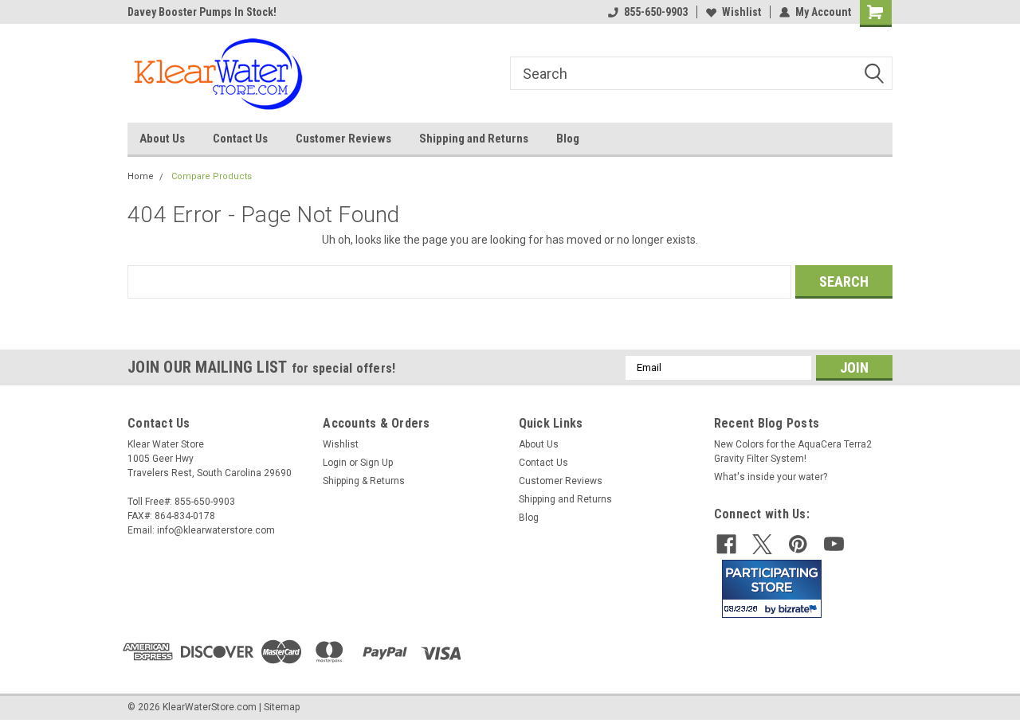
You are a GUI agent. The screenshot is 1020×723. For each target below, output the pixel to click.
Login (335, 462)
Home (141, 176)
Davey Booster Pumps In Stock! (202, 12)
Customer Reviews (343, 138)
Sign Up (376, 462)
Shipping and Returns (473, 138)
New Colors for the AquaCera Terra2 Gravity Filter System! (793, 451)
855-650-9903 (656, 12)
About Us (162, 138)
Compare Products (211, 176)
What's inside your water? (770, 477)
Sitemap (282, 707)
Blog (567, 138)
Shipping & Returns (364, 481)
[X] (762, 544)
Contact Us (240, 138)
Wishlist (741, 12)
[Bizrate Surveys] (800, 609)
